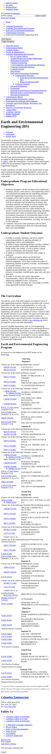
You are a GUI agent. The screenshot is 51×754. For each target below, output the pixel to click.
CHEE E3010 (6, 625)
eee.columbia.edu (35, 320)
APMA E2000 (6, 500)
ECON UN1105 (7, 593)
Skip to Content (11, 3)
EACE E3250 (6, 636)
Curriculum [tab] (10, 134)
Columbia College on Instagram (18, 721)
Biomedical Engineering (19, 61)
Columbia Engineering (14, 26)
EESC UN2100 (10, 545)
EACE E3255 (6, 673)
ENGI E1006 (6, 412)
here (7, 355)
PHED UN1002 (7, 482)
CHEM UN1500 (14, 393)
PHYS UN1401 (10, 377)
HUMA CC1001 (10, 530)
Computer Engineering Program (22, 67)
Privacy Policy (11, 727)
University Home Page (14, 736)
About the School (12, 46)
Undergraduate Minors (14, 97)
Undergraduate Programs (15, 33)
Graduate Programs (22, 84)
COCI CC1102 (9, 587)
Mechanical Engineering (19, 95)
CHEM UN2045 (10, 404)
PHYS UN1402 (10, 441)
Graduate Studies (12, 50)
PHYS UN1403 (10, 514)
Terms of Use (11, 731)
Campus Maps (11, 110)
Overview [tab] (9, 132)
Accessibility (10, 733)
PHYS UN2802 (10, 450)
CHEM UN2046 (10, 467)
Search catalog (6, 16)
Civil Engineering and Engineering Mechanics (27, 65)
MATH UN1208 (10, 434)
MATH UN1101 (10, 367)
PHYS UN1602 (10, 446)
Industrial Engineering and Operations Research (28, 90)
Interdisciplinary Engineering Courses (20, 99)
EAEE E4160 (6, 660)
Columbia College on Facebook (18, 717)
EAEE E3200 (6, 620)
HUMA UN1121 (7, 598)
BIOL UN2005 (9, 523)
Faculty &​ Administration (15, 52)
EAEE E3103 (6, 616)
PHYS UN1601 (10, 382)
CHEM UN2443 (10, 509)
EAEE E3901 (6, 643)
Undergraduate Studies (14, 48)
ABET (5, 161)
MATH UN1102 (10, 432)
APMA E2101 (9, 567)
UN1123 (4, 600)
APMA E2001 (11, 502)
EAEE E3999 (6, 677)
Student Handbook (13, 114)
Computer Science (17, 69)
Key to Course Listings (19, 56)
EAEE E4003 (6, 634)
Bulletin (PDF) (11, 116)
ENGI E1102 (6, 422)
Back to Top (5, 740)
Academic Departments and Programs (20, 28)
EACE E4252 (6, 577)
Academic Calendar (13, 112)
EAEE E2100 (6, 554)
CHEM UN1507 (10, 463)
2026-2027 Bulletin (8, 18)
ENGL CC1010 (7, 408)
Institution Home (12, 9)
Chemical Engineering (18, 63)
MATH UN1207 (10, 370)
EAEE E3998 (6, 657)
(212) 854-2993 (10, 707)
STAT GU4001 (7, 604)
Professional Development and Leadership (21, 101)
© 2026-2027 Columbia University (19, 725)
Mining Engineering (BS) (29, 82)
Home (8, 22)
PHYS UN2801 (10, 385)
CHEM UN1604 (10, 399)
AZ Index (9, 5)
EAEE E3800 (6, 639)
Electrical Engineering (18, 86)
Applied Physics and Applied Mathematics (26, 58)
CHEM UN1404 (10, 455)
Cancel (3, 752)
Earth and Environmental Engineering (20, 31)
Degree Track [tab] (11, 136)
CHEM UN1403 (10, 391)
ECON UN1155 (12, 595)
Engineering (15, 88)
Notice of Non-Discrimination (17, 729)
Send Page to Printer (8, 744)
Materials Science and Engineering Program (26, 93)
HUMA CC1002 (10, 583)
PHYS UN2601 (10, 519)
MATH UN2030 (10, 572)
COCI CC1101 (9, 533)
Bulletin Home (11, 7)
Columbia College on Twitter (17, 719)
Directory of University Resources (18, 108)
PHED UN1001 (7, 418)
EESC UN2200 (10, 550)
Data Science (15, 71)
